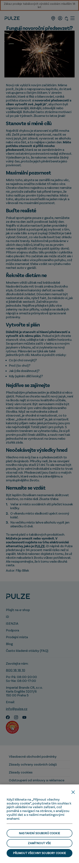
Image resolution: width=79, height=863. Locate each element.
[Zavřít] (73, 792)
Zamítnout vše (39, 843)
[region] (39, 823)
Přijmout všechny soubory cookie (39, 853)
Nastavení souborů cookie (39, 833)
